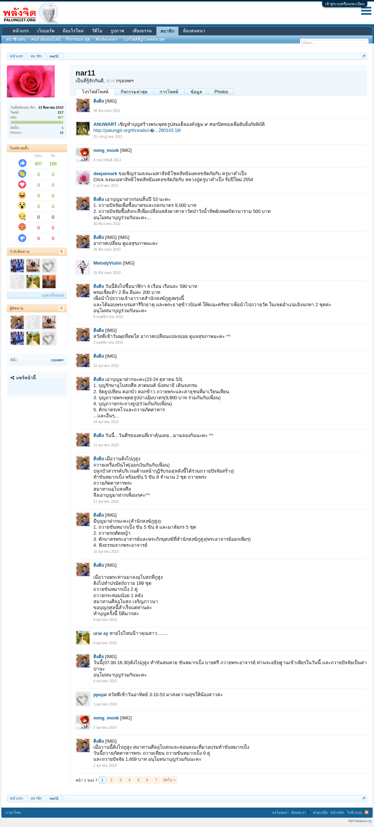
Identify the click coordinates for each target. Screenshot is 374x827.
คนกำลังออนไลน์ (46, 39)
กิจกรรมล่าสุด (134, 91)
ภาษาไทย (13, 813)
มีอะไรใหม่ (73, 30)
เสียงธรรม (142, 30)
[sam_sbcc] (17, 265)
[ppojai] (49, 265)
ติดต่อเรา (298, 813)
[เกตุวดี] (17, 281)
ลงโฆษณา (280, 813)
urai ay (100, 633)
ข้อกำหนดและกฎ (359, 821)
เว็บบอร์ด (45, 30)
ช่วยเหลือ (320, 813)
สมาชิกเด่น (16, 39)
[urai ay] (33, 281)
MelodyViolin (107, 263)
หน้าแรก (21, 30)
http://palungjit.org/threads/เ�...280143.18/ (137, 130)
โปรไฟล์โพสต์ (95, 91)
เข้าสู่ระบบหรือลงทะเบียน (344, 4)
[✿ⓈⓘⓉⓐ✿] (49, 281)
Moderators (107, 39)
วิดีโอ (97, 30)
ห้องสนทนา (194, 30)
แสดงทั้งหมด (53, 295)
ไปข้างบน (354, 813)
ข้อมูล (196, 91)
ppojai (100, 694)
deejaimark (105, 173)
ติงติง (98, 101)
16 (62, 133)
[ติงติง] (17, 322)
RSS (367, 812)
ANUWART (105, 124)
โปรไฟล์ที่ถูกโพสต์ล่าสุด (144, 39)
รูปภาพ (117, 30)
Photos (221, 91)
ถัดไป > (169, 780)
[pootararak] (33, 265)
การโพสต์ (169, 91)
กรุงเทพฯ (57, 360)
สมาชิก (167, 31)
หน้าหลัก (337, 813)
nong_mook (106, 150)
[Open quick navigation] (364, 56)
